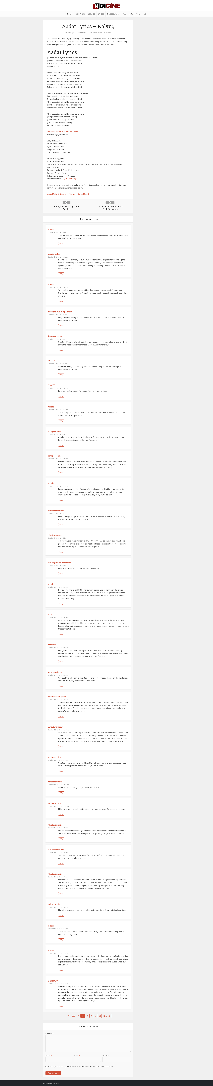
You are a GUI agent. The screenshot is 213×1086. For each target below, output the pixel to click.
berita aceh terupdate (57, 696)
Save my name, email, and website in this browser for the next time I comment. (80, 1066)
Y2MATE (51, 360)
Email (77, 1055)
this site (51, 926)
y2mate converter (55, 535)
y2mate (51, 407)
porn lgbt (52, 483)
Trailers (91, 14)
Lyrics (101, 14)
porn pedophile (54, 431)
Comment (49, 1033)
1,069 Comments (82, 33)
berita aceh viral (54, 757)
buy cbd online (54, 254)
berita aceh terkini (55, 781)
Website (105, 1055)
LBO (131, 14)
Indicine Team (97, 33)
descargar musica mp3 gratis (60, 311)
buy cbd (51, 229)
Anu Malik (52, 194)
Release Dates (113, 14)
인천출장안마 (53, 980)
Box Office (80, 14)
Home (69, 14)
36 (100, 1016)
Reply (61, 243)
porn (50, 614)
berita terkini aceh (55, 727)
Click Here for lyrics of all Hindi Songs (62, 132)
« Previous (70, 1016)
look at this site (54, 904)
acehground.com (55, 672)
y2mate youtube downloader (60, 562)
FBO (124, 14)
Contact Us (141, 14)
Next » (106, 1016)
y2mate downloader (56, 510)
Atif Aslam (63, 194)
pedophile (52, 644)
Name (48, 1055)
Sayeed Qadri (83, 194)
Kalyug (72, 194)
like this (51, 950)
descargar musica (55, 336)
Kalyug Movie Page (69, 179)
